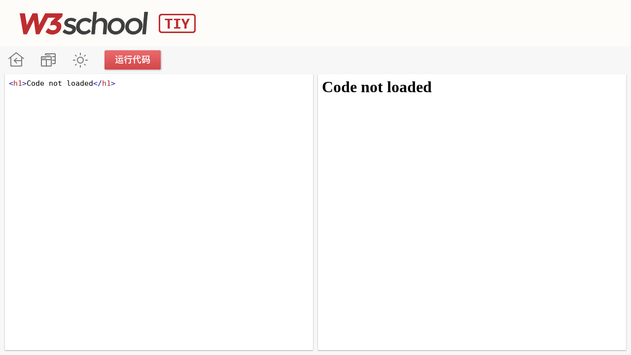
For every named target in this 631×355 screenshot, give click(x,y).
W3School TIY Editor (108, 23)
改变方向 (48, 59)
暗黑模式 (80, 59)
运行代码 (133, 59)
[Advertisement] (431, 22)
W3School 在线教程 (16, 59)
